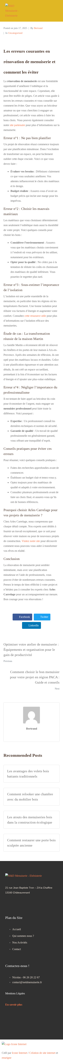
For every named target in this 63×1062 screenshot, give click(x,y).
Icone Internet (19, 1052)
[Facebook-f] (22, 904)
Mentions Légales (15, 993)
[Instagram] (9, 904)
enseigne (6, 1057)
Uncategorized (15, 33)
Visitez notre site (31, 541)
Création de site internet (42, 1052)
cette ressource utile (35, 315)
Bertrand (38, 28)
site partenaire (17, 125)
